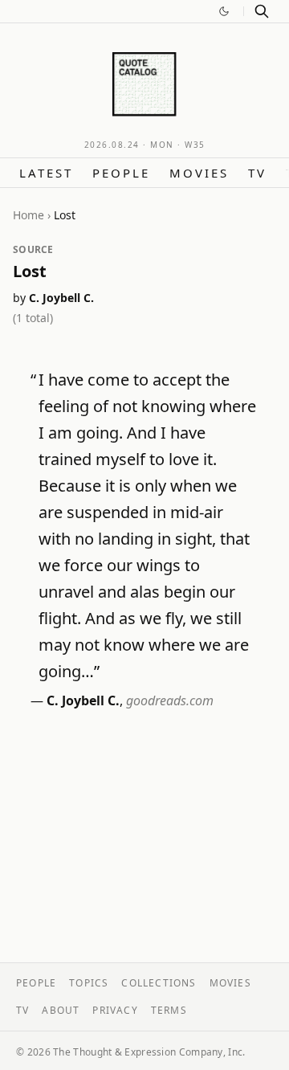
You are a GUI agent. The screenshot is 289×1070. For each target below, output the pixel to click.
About (60, 1010)
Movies (199, 173)
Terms (169, 1010)
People (121, 173)
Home (28, 215)
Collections (158, 983)
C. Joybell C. (61, 297)
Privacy (114, 1010)
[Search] (262, 11)
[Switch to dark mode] (224, 11)
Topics (88, 983)
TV (257, 173)
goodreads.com (170, 700)
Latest (46, 173)
